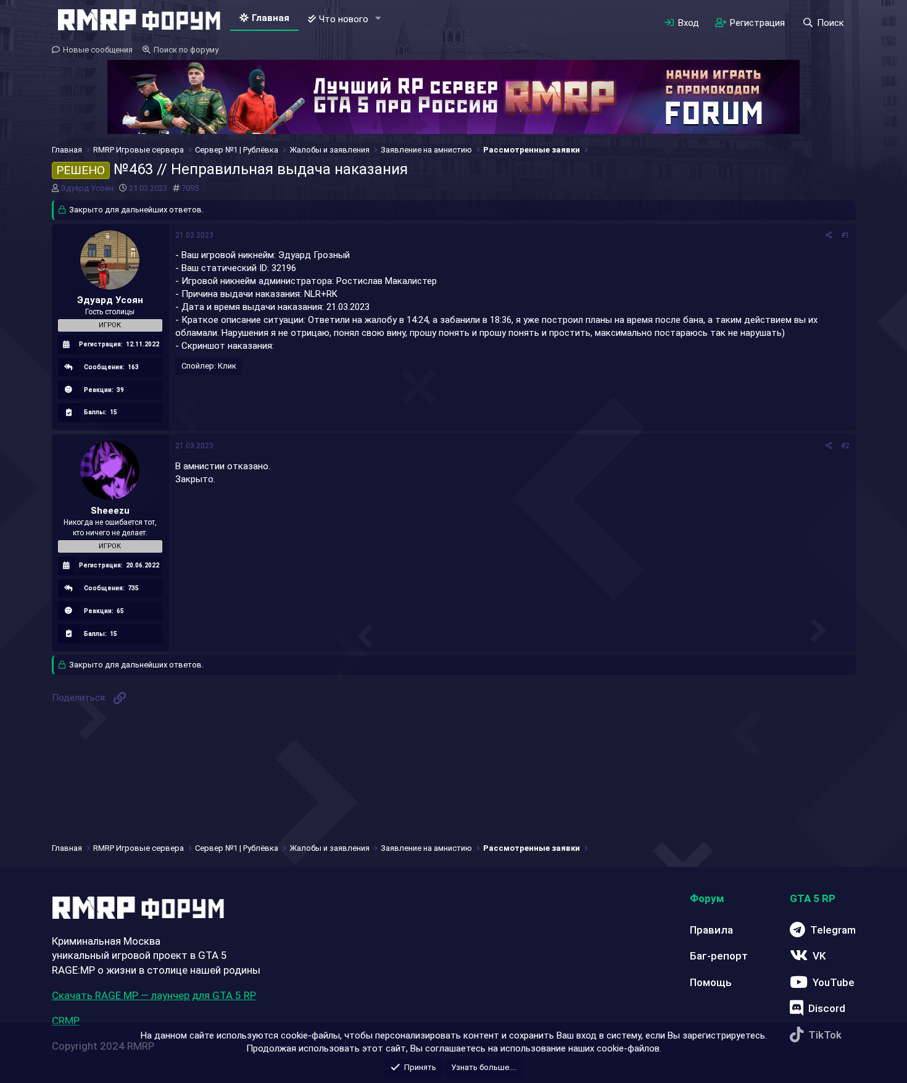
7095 (190, 188)
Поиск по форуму (186, 49)
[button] (377, 18)
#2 (845, 445)
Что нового (343, 19)
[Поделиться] (829, 235)
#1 (845, 235)
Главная (270, 17)
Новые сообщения (98, 49)
